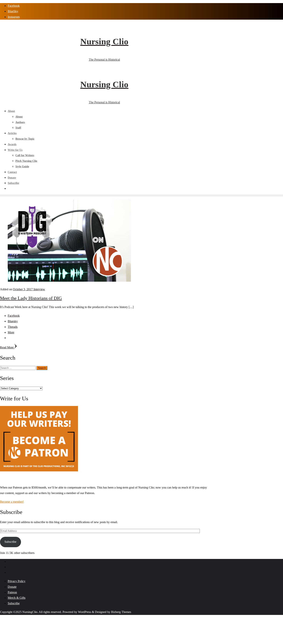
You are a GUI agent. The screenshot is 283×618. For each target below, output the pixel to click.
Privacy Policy (16, 581)
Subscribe (10, 541)
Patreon (12, 592)
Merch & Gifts (16, 597)
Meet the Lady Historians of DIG (31, 298)
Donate (12, 586)
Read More (7, 347)
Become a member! (12, 501)
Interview (39, 289)
